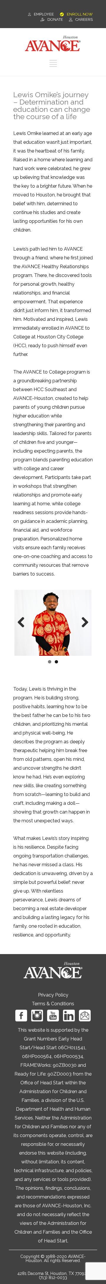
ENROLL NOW (80, 14)
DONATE (55, 19)
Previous (23, 623)
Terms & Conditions (53, 1003)
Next (83, 623)
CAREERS (84, 19)
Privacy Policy (53, 995)
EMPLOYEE (44, 14)
